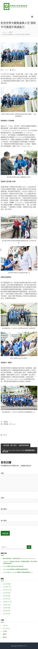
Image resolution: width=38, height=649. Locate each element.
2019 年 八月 (6, 599)
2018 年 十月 (6, 605)
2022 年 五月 (6, 584)
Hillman (5, 625)
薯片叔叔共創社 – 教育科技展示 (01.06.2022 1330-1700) (19, 558)
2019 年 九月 (6, 596)
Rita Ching (6, 628)
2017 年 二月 (6, 614)
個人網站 (4, 520)
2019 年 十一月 (7, 590)
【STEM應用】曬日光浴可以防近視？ (13, 566)
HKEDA (24, 646)
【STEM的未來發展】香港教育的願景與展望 (15, 569)
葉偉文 (11, 32)
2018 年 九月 (6, 608)
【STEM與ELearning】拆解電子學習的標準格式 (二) (18, 572)
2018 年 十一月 (7, 602)
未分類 (5, 631)
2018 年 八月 (6, 611)
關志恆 (5, 637)
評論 (2, 473)
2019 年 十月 (6, 593)
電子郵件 (4, 509)
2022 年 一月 (6, 587)
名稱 (3, 498)
